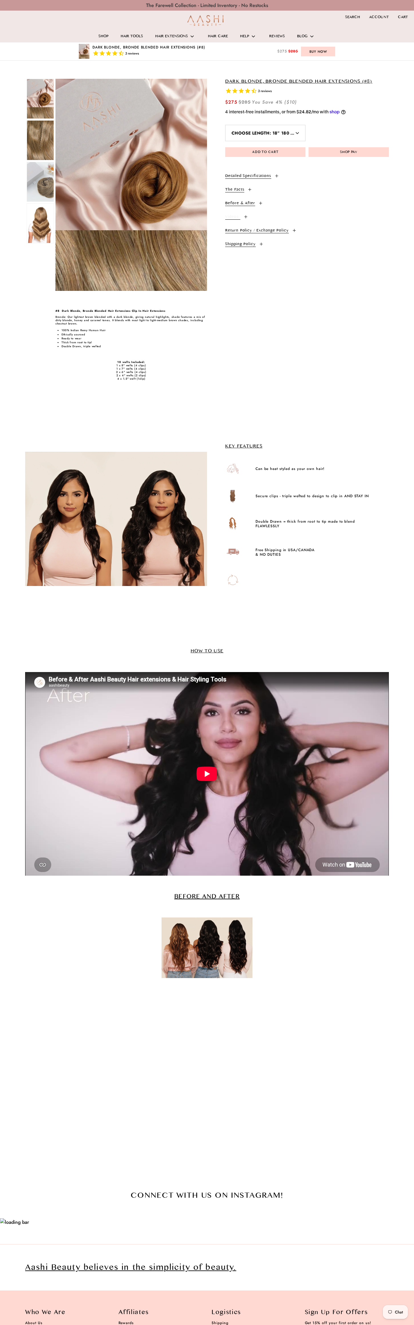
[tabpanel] (131, 185)
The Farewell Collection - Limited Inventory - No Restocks (207, 5)
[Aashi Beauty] (205, 20)
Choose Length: (268, 133)
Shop (103, 36)
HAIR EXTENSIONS (171, 36)
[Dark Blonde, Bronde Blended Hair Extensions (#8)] (40, 99)
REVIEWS (277, 36)
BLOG (302, 36)
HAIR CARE (218, 36)
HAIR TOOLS (132, 36)
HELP (244, 36)
